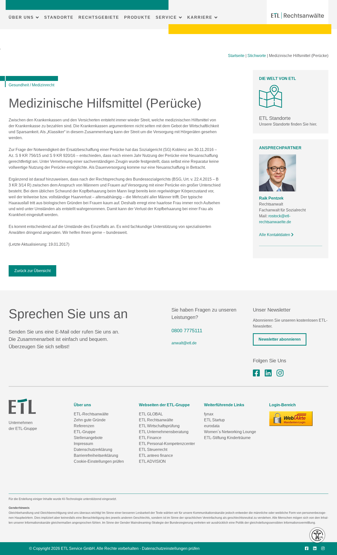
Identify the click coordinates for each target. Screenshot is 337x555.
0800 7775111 (186, 330)
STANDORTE (59, 17)
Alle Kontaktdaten (275, 235)
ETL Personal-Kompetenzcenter (167, 444)
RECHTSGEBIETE (98, 17)
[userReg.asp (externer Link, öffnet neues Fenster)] (291, 418)
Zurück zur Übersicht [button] (32, 271)
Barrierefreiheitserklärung (96, 455)
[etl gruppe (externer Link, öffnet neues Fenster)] (268, 373)
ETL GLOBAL (151, 414)
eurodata (212, 426)
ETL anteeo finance (156, 455)
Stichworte (256, 56)
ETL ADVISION (152, 461)
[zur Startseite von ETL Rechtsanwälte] (297, 15)
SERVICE (166, 17)
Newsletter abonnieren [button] (280, 339)
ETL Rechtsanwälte (156, 420)
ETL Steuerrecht (153, 449)
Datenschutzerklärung (93, 449)
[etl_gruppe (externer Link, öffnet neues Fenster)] (280, 373)
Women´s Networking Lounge (230, 432)
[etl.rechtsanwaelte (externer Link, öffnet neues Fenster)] (256, 373)
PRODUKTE (137, 17)
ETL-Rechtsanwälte (91, 414)
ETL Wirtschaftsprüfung (159, 426)
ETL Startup (214, 420)
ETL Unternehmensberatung (163, 432)
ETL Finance (150, 438)
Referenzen (84, 426)
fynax (208, 414)
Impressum (83, 444)
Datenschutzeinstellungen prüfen (171, 548)
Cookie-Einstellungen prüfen (99, 461)
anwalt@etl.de (184, 343)
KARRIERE (199, 17)
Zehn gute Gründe (90, 420)
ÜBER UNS (21, 17)
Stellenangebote (88, 438)
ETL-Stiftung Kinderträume (227, 438)
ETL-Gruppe (84, 432)
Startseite (236, 56)
